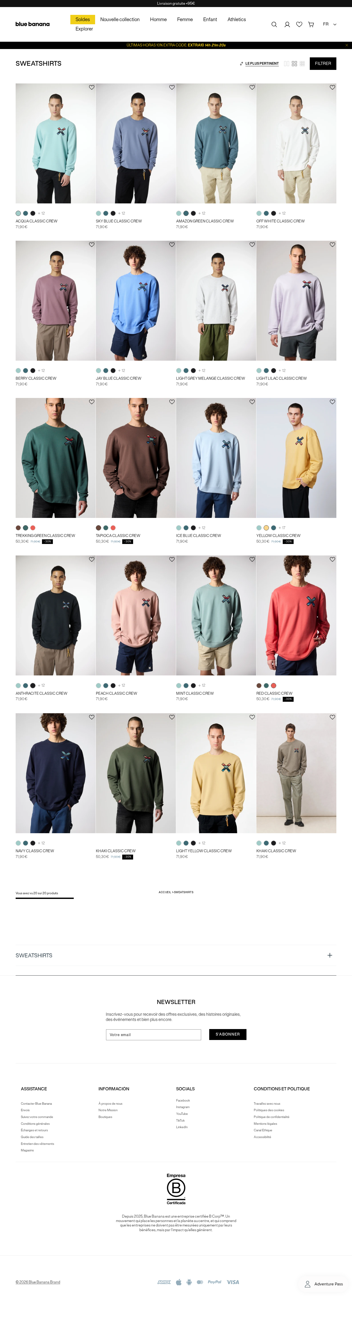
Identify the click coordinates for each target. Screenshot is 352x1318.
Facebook (183, 1100)
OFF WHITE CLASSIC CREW (280, 221)
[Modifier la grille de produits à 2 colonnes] (286, 63)
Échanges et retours (34, 1130)
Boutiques (105, 1117)
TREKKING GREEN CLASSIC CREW (45, 536)
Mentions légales (265, 1124)
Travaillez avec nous (267, 1103)
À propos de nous (110, 1103)
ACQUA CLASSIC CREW (37, 221)
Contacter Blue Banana (36, 1103)
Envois (25, 1110)
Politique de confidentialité (271, 1117)
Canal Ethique (263, 1130)
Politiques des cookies (269, 1110)
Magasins (27, 1150)
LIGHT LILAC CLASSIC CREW (281, 378)
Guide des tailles (32, 1137)
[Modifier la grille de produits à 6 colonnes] (302, 63)
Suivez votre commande (37, 1117)
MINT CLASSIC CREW (195, 693)
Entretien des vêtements (37, 1144)
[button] (274, 24)
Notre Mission (108, 1110)
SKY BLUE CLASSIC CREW (119, 221)
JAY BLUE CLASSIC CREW (118, 378)
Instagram (183, 1107)
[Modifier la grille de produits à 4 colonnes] (294, 63)
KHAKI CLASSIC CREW (116, 851)
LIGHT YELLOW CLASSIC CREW (204, 851)
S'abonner (228, 1034)
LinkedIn (182, 1127)
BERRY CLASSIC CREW (36, 378)
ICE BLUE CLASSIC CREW (198, 536)
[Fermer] (346, 45)
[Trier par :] (241, 63)
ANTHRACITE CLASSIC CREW (41, 693)
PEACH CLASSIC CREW (116, 693)
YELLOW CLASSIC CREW (278, 536)
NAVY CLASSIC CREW (35, 851)
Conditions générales (35, 1124)
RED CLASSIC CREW (274, 693)
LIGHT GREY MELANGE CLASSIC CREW (210, 378)
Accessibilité (262, 1137)
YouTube (182, 1114)
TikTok (180, 1120)
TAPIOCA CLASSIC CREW (118, 536)
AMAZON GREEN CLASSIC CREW (205, 221)
